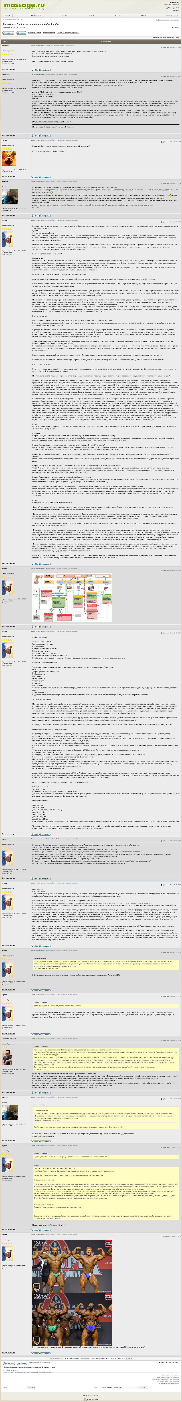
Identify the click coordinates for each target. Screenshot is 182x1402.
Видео (143, 16)
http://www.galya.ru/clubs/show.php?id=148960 (49, 1225)
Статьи (91, 16)
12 (20, 27)
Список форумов (34, 32)
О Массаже (36, 16)
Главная (7, 16)
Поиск (176, 8)
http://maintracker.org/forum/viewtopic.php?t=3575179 (51, 122)
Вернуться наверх (8, 69)
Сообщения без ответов (162, 20)
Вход (177, 10)
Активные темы (174, 20)
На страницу (7, 27)
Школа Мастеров (49, 32)
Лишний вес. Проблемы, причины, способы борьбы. (31, 24)
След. (23, 27)
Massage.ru (86, 1395)
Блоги (117, 16)
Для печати (175, 27)
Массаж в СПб (172, 16)
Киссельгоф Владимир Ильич (68, 32)
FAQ (169, 8)
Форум (64, 16)
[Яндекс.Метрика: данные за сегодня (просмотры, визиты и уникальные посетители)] (91, 1399)
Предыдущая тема (159, 37)
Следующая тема (173, 37)
